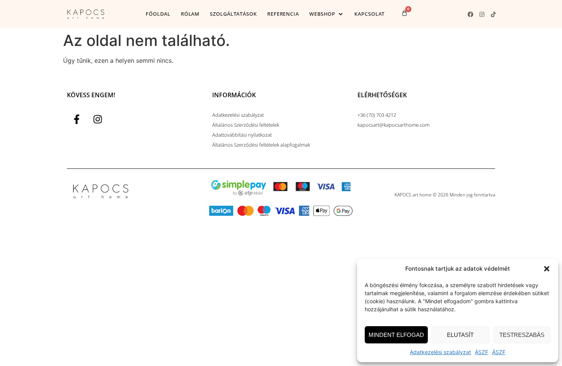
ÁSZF (481, 352)
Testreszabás (521, 335)
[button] (547, 269)
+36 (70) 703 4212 (376, 114)
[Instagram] (481, 14)
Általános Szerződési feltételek (245, 124)
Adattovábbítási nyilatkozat (242, 134)
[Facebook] (470, 14)
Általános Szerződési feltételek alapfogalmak (261, 144)
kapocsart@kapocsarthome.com (393, 124)
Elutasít (460, 335)
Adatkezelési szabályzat (440, 352)
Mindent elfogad (396, 335)
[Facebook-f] (76, 119)
